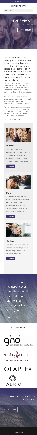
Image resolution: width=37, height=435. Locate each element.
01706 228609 (25, 30)
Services (11, 166)
